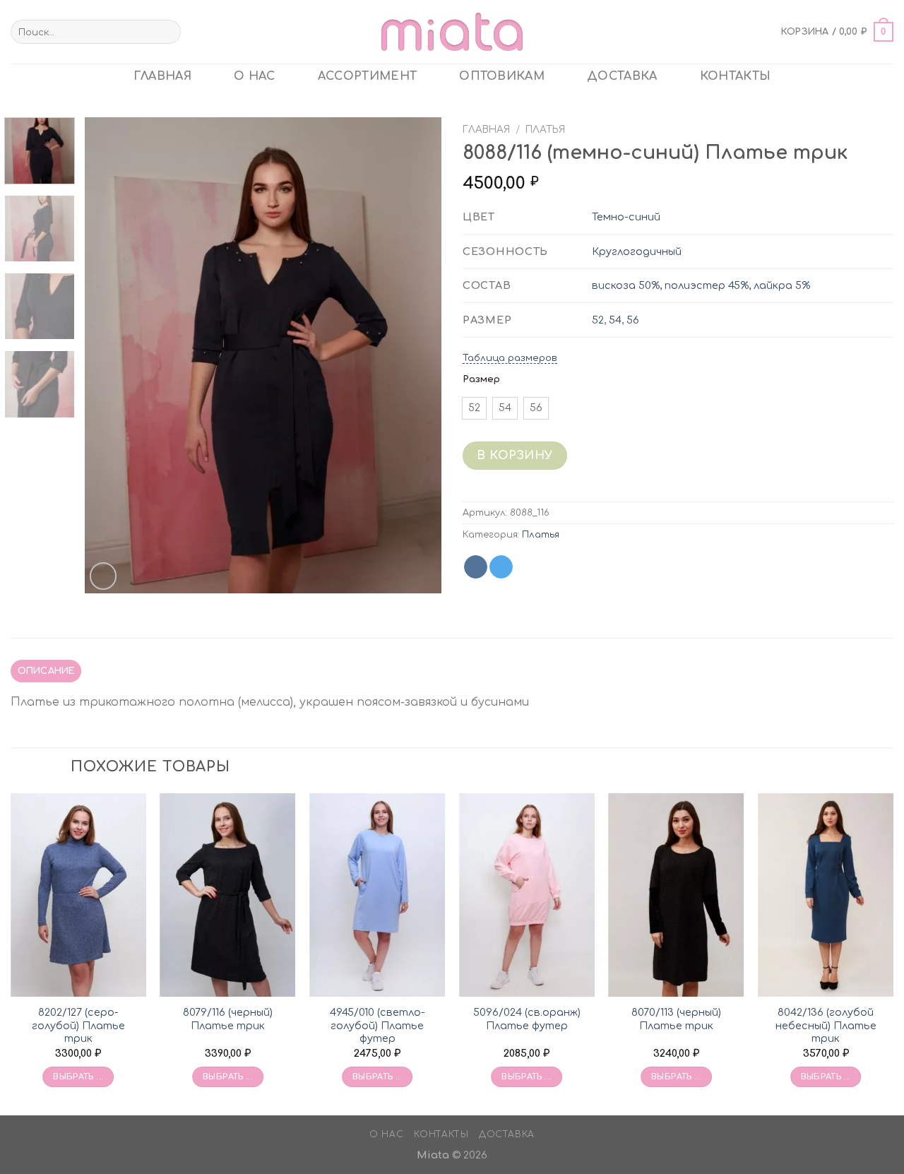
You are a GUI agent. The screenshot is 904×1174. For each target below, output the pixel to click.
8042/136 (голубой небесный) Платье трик (825, 1025)
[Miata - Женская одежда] (452, 31)
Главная (486, 129)
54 (615, 320)
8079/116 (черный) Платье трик (228, 1019)
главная (162, 76)
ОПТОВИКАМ (502, 76)
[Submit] (167, 32)
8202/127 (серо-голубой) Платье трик (78, 1025)
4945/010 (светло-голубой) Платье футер (377, 1025)
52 (598, 320)
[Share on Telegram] (501, 567)
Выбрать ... (78, 1076)
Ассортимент (367, 76)
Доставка (622, 76)
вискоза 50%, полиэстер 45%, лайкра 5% (701, 285)
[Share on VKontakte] (475, 567)
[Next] (416, 355)
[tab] (46, 671)
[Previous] (109, 355)
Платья (545, 129)
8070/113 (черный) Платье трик (676, 1019)
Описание (46, 671)
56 (632, 320)
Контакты (735, 76)
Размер (481, 379)
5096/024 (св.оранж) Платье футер (527, 1019)
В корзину (514, 455)
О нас (254, 76)
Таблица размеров (510, 358)
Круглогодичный (637, 251)
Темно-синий (626, 217)
